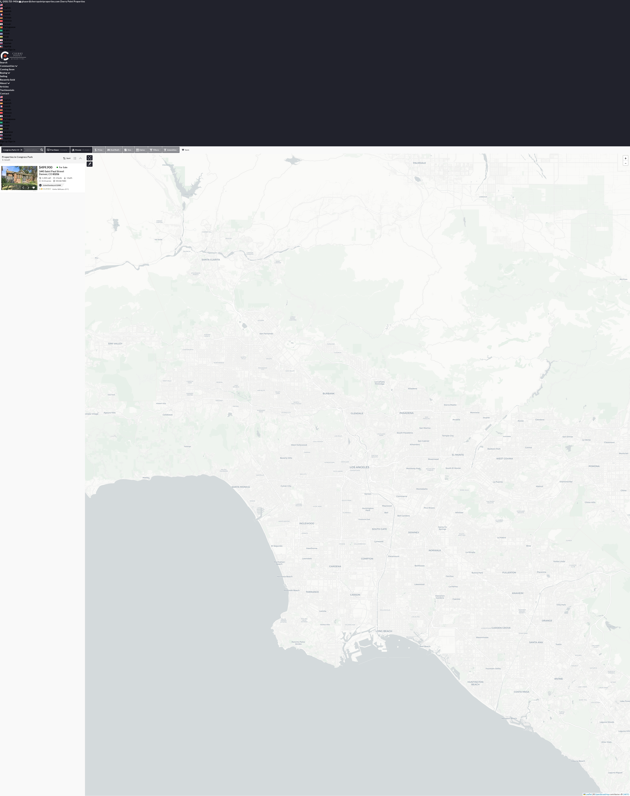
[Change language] (2, 5)
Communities (7, 65)
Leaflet (588, 794)
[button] (625, 158)
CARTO (626, 794)
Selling (3, 76)
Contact (4, 93)
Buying (3, 72)
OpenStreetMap (602, 794)
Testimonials (7, 90)
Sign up (4, 49)
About (3, 83)
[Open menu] (1, 145)
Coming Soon (7, 69)
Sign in (11, 49)
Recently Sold (7, 79)
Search (3, 62)
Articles (4, 86)
